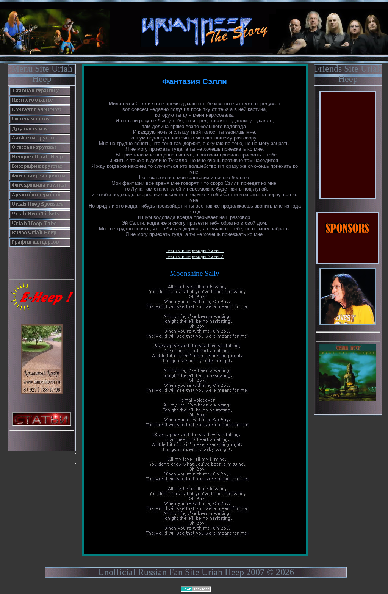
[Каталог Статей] (41, 418)
